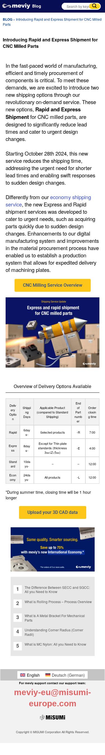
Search (94, 6)
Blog (36, 6)
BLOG (7, 19)
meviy (16, 7)
